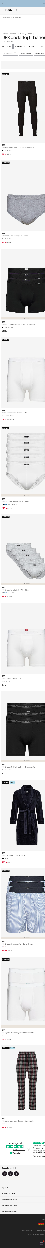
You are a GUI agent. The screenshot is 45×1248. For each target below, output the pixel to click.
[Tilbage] (2, 3)
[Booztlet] (11, 11)
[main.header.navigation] (2, 10)
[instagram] (10, 1173)
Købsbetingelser (26, 1230)
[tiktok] (16, 1173)
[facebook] (4, 1173)
